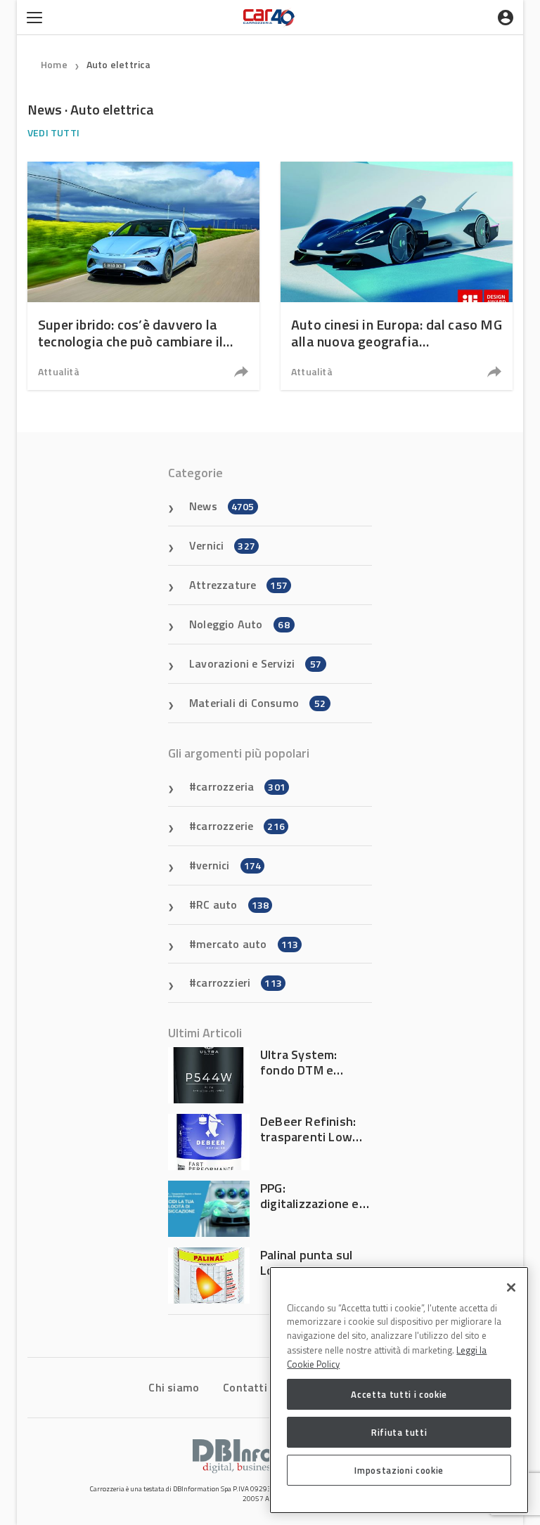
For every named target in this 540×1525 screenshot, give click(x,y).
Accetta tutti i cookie (398, 1394)
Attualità (58, 371)
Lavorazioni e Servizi (255, 663)
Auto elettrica (118, 64)
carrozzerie (240, 825)
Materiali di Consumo (257, 702)
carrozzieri (239, 982)
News (222, 506)
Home (54, 64)
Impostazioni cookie (398, 1470)
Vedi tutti (53, 132)
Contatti (245, 1387)
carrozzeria (240, 786)
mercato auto (247, 943)
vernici (228, 865)
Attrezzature (238, 584)
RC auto (232, 904)
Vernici (222, 545)
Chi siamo (173, 1387)
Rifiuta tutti (399, 1432)
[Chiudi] (511, 1287)
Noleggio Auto (239, 624)
